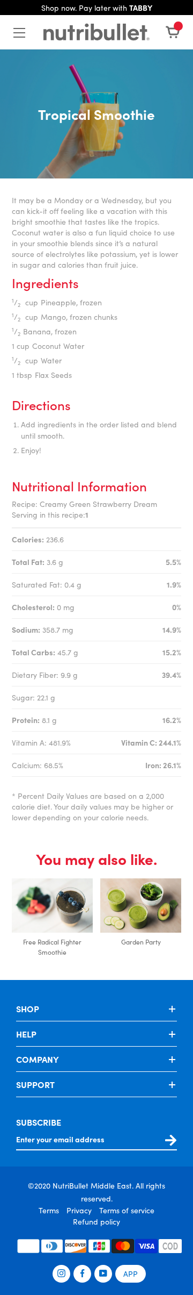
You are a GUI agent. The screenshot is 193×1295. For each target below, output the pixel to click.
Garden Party (141, 941)
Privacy (79, 1210)
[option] (52, 918)
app (130, 1273)
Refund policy (96, 1221)
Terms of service (126, 1210)
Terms (49, 1210)
